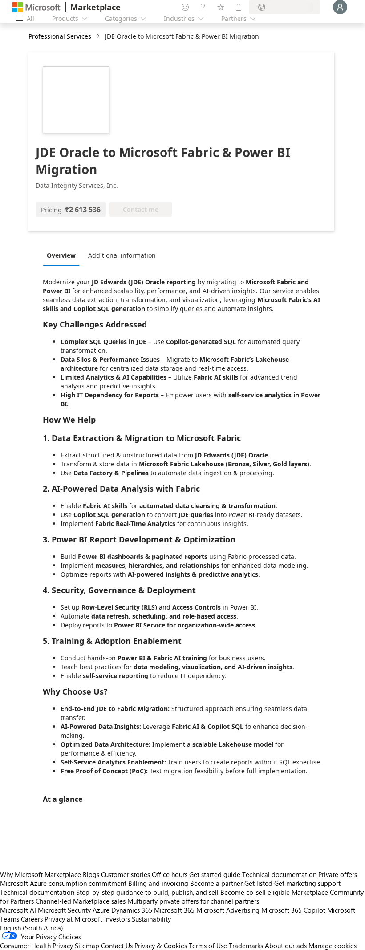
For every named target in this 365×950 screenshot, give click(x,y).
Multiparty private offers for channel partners (193, 901)
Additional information (122, 255)
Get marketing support (307, 883)
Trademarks (246, 945)
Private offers (337, 874)
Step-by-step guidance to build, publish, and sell (147, 892)
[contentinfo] (99, 36)
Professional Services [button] (59, 36)
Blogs (91, 874)
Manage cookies (332, 945)
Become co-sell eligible (255, 892)
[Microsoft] (36, 7)
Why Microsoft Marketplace (40, 874)
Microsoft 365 (174, 910)
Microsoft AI (18, 910)
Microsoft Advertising (228, 910)
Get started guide (214, 874)
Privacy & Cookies (160, 945)
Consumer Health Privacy (36, 945)
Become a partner (216, 883)
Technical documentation (279, 874)
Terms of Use (208, 945)
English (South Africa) (31, 927)
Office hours (169, 874)
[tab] (63, 255)
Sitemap (87, 945)
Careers (32, 918)
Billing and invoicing (158, 883)
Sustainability (151, 918)
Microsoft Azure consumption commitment (64, 883)
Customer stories (125, 874)
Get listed (258, 883)
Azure (101, 910)
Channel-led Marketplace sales (81, 901)
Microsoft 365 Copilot (293, 910)
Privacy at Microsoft (73, 918)
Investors (117, 918)
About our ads (286, 945)
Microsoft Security (64, 910)
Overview (61, 255)
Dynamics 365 (131, 910)
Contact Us (117, 945)
